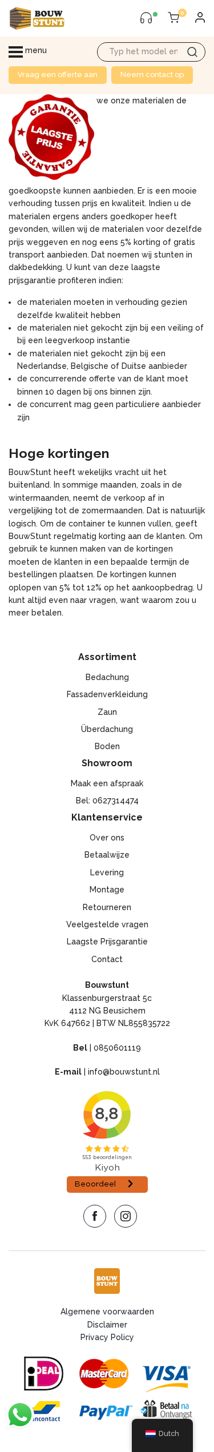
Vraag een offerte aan (58, 74)
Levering (107, 872)
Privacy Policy (107, 1337)
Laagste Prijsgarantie (107, 941)
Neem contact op (152, 74)
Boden (107, 746)
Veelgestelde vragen (107, 924)
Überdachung (107, 729)
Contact (107, 959)
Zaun (107, 712)
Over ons (107, 837)
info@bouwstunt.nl (124, 1071)
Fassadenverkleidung (107, 694)
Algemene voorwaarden (107, 1311)
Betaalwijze (107, 854)
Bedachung (107, 677)
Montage (107, 889)
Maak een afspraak (107, 783)
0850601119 (117, 1047)
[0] (173, 18)
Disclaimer (107, 1324)
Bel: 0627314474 (107, 800)
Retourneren (107, 907)
